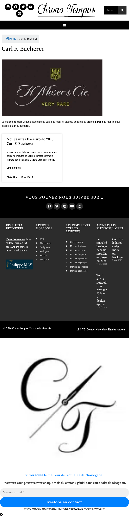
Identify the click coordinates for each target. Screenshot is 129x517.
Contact (91, 329)
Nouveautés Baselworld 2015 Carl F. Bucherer (30, 141)
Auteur (122, 329)
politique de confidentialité (71, 509)
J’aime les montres (15, 239)
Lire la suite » (14, 167)
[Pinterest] (19, 13)
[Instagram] (8, 7)
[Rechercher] (122, 10)
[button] (64, 25)
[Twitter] (23, 7)
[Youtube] (30, 7)
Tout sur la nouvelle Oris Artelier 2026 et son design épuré (102, 289)
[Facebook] (15, 7)
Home (12, 38)
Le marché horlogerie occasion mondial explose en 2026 (103, 250)
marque (99, 121)
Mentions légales (106, 329)
